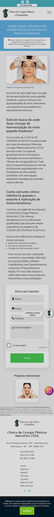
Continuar (27, 511)
